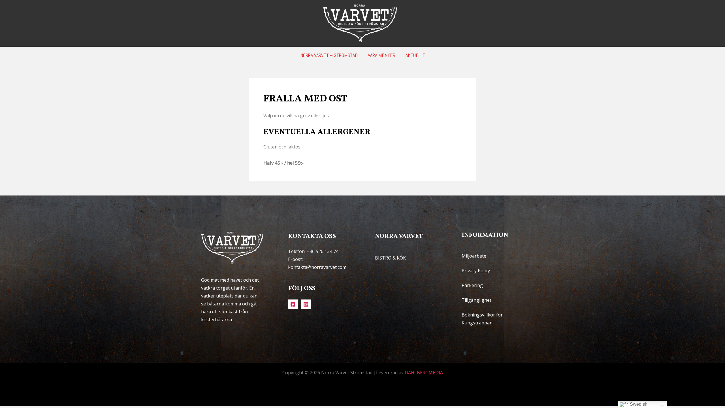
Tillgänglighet (476, 300)
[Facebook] (293, 304)
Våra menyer (381, 55)
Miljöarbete (474, 256)
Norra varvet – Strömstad (329, 55)
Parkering (472, 285)
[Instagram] (306, 304)
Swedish (638, 404)
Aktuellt (415, 55)
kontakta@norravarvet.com (317, 267)
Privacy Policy (476, 270)
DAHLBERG (424, 372)
